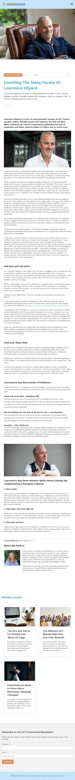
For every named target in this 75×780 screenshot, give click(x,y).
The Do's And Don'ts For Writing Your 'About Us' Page (18, 634)
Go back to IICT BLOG (13, 75)
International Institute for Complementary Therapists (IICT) (46, 306)
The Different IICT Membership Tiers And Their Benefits (53, 634)
